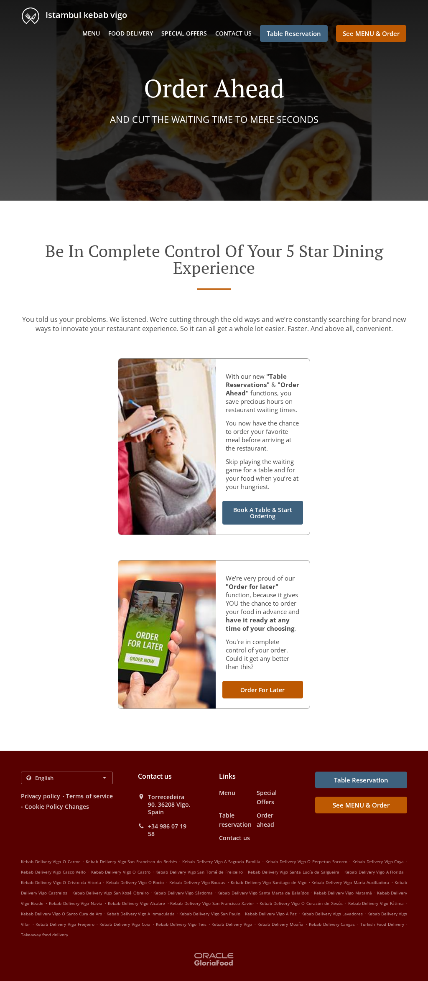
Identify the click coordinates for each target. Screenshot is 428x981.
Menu (91, 33)
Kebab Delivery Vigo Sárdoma (182, 893)
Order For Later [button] (262, 690)
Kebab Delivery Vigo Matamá (343, 893)
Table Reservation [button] (294, 33)
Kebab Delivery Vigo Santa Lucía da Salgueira (293, 872)
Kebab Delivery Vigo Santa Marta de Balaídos (262, 893)
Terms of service (89, 796)
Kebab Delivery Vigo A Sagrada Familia (221, 861)
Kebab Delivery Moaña (280, 924)
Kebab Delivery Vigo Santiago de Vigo (268, 882)
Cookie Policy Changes (57, 806)
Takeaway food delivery (44, 935)
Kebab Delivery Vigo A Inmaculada (141, 914)
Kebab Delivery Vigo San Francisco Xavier (212, 903)
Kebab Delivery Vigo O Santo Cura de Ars (61, 914)
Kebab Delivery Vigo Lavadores (332, 914)
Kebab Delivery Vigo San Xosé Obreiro (110, 893)
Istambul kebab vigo (85, 14)
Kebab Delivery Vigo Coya (378, 861)
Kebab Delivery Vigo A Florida (374, 872)
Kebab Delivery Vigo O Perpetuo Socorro (306, 861)
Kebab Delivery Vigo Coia (124, 924)
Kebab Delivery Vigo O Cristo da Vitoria (61, 882)
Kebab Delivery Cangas (332, 924)
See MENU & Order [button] (371, 33)
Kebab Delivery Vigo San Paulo (209, 914)
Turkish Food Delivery (383, 924)
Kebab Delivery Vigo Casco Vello (53, 872)
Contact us (233, 33)
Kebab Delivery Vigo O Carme (51, 861)
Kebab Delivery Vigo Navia (76, 903)
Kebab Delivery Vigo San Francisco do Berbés (131, 861)
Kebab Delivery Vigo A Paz (271, 914)
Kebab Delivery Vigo (231, 924)
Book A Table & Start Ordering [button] (262, 513)
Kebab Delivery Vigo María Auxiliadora (350, 882)
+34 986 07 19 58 (167, 830)
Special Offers (184, 33)
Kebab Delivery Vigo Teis (181, 924)
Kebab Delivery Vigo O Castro (120, 872)
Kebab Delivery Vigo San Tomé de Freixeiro (199, 872)
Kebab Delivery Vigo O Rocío (135, 882)
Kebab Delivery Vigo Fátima (376, 903)
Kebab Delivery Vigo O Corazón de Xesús (301, 903)
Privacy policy (40, 796)
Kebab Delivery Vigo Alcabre (136, 903)
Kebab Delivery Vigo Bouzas (197, 882)
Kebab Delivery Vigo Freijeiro (65, 924)
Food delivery (130, 33)
